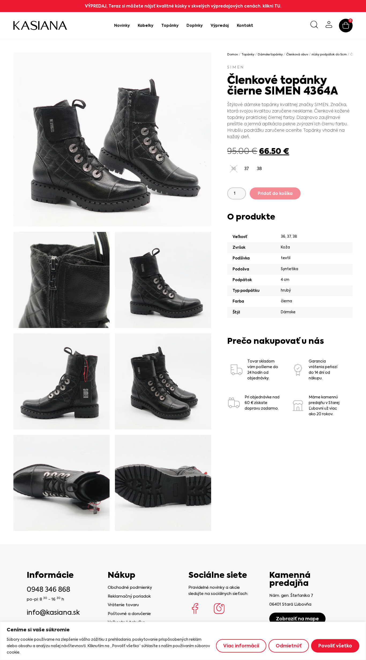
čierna (286, 301)
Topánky (169, 25)
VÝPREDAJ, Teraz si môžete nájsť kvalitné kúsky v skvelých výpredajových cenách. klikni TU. (183, 6)
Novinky (122, 25)
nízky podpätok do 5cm (329, 54)
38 (295, 236)
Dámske (288, 312)
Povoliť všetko (335, 646)
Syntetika (289, 268)
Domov (232, 54)
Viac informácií (241, 646)
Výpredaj (220, 25)
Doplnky (194, 25)
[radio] (246, 168)
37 (289, 236)
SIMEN (235, 67)
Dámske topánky (270, 54)
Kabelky (145, 25)
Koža (285, 247)
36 (283, 236)
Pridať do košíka (275, 193)
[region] (183, 641)
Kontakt (245, 25)
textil (285, 257)
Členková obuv (297, 54)
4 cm (285, 279)
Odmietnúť (289, 646)
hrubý (286, 290)
